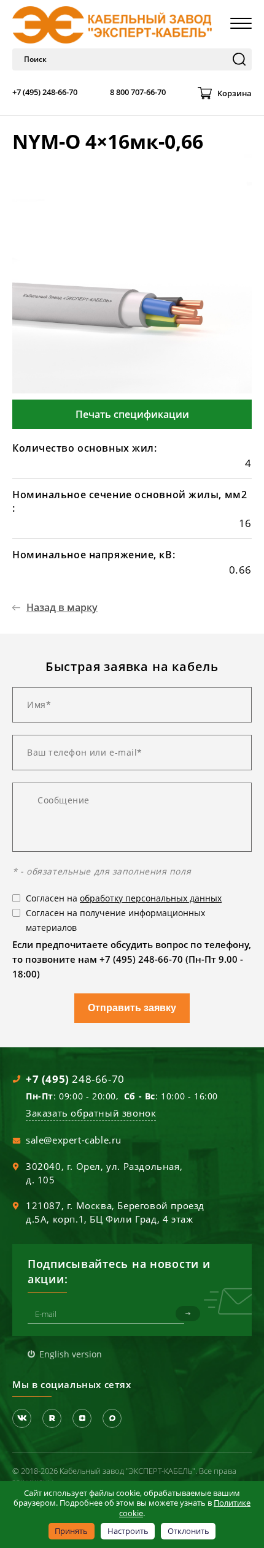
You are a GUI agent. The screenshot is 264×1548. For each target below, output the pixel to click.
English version (70, 1354)
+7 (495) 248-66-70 (44, 91)
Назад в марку (62, 607)
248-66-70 (75, 1079)
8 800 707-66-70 (138, 91)
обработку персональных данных (151, 898)
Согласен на (124, 898)
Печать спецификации (132, 414)
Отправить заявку (132, 1008)
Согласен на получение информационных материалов (115, 920)
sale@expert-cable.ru (74, 1140)
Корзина (234, 93)
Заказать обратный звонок (91, 1113)
